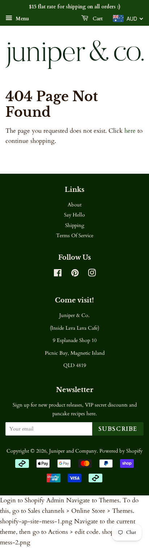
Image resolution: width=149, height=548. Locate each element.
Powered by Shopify (120, 451)
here (130, 131)
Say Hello (74, 214)
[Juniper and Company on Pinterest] (75, 274)
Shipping (74, 225)
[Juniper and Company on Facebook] (58, 274)
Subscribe (117, 429)
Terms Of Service (74, 235)
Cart (97, 18)
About (74, 204)
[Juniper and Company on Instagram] (92, 274)
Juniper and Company (73, 451)
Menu (21, 18)
